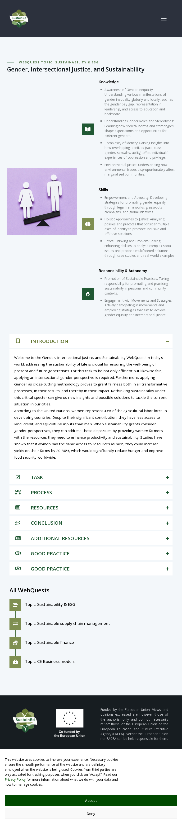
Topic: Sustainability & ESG (50, 604)
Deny (91, 813)
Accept (91, 800)
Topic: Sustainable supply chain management (67, 623)
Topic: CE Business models (49, 661)
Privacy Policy (15, 779)
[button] (164, 18)
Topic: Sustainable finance (49, 642)
